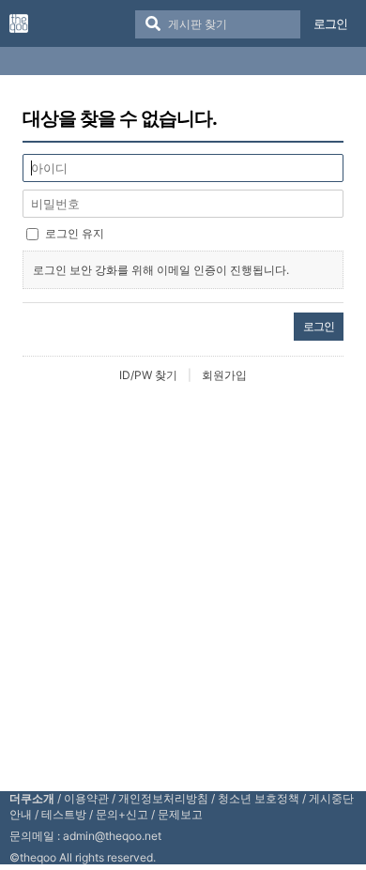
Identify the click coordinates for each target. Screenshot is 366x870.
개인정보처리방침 (163, 798)
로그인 (330, 23)
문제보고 (180, 814)
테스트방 (63, 814)
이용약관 (86, 798)
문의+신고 (122, 814)
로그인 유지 (74, 233)
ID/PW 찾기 (148, 375)
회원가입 (224, 375)
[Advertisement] (183, 586)
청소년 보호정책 (258, 798)
